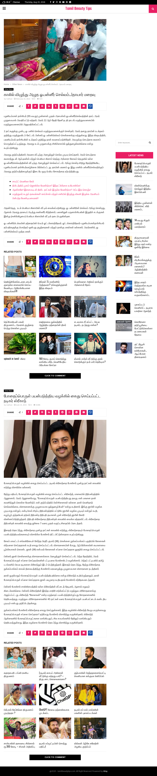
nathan (9, 99)
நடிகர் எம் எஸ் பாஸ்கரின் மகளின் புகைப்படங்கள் (86, 711)
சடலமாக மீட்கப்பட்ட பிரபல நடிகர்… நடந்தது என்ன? (87, 323)
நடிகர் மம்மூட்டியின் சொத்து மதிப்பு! (53, 744)
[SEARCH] (150, 143)
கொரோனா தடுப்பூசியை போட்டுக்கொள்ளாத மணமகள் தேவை (143, 328)
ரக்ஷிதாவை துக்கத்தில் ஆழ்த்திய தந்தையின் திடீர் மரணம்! (52, 325)
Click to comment (55, 376)
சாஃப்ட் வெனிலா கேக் (23, 182)
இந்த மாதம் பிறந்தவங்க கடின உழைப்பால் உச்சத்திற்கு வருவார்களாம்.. (143, 288)
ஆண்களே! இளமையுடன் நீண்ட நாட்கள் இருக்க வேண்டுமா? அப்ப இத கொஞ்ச (51, 190)
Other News (9, 89)
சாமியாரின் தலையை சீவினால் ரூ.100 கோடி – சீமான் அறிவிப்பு (19, 744)
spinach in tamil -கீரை (14, 358)
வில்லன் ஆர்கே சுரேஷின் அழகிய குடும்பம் (86, 744)
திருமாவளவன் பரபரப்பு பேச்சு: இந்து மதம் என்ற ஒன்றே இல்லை (142, 242)
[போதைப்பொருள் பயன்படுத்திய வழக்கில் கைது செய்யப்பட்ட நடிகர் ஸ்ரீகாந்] (124, 167)
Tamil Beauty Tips (78, 8)
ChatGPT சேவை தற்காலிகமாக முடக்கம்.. (54, 711)
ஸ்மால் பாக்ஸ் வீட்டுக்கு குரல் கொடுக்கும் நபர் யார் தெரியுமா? (90, 360)
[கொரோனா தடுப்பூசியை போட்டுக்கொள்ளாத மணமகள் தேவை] (124, 325)
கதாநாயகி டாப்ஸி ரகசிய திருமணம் (16, 674)
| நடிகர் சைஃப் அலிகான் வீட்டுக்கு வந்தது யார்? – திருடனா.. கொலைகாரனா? (52, 676)
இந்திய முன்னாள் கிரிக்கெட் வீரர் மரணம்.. (143, 206)
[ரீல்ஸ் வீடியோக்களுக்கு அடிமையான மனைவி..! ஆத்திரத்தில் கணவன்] (124, 260)
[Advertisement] (134, 72)
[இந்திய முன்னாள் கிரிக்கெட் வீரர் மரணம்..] (124, 206)
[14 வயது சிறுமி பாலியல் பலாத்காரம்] (124, 224)
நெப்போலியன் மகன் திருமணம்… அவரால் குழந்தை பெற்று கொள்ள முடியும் (19, 325)
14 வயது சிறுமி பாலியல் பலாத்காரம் (142, 223)
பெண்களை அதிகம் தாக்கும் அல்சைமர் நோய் (88, 283)
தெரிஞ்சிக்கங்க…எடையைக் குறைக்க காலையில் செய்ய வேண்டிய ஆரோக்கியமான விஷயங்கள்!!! (18, 286)
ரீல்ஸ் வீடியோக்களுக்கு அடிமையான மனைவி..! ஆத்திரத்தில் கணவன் (143, 264)
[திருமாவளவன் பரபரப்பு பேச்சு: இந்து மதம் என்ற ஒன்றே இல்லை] (124, 241)
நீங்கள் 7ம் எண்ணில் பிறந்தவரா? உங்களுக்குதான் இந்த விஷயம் (53, 285)
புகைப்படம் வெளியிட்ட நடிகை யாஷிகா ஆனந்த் (143, 308)
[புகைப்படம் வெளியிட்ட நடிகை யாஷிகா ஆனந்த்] (124, 308)
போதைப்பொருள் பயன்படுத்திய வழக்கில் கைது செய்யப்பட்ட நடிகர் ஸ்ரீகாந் (143, 169)
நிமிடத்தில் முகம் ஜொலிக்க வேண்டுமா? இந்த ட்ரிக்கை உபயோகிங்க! (46, 186)
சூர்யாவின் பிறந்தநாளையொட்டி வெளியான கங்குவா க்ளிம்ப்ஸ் (90, 674)
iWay (105, 771)
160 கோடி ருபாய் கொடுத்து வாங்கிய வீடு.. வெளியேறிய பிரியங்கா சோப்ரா (52, 362)
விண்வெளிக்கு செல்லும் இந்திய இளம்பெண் (142, 189)
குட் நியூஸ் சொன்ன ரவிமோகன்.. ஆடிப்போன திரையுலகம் (140, 350)
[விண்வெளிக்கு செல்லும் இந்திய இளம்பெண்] (124, 189)
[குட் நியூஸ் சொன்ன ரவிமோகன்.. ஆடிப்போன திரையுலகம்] (124, 348)
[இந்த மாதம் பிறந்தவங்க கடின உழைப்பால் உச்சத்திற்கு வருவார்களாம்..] (124, 286)
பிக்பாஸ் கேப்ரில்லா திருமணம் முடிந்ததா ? (18, 711)
